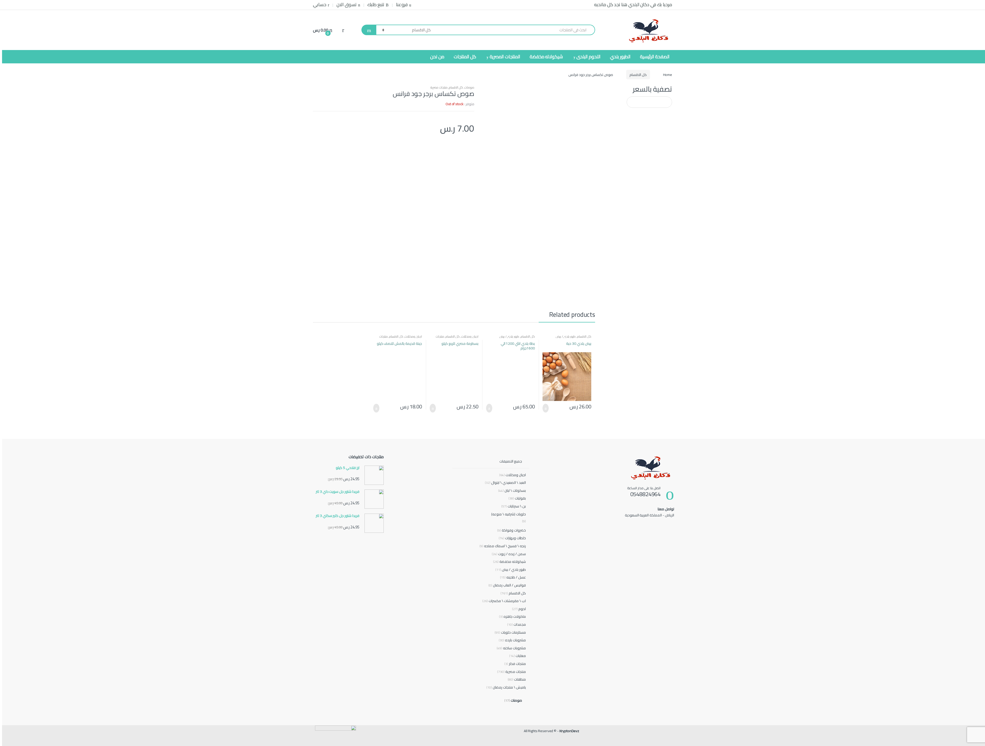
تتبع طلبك (375, 5)
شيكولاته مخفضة (546, 56)
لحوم (519, 609)
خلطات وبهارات (512, 538)
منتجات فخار (515, 664)
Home (667, 75)
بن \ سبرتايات (513, 506)
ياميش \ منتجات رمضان (506, 687)
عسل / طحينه (513, 577)
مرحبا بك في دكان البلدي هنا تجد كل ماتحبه (633, 5)
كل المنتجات (465, 56)
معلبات (517, 656)
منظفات (517, 679)
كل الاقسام (638, 74)
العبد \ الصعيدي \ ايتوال (505, 482)
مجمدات (516, 624)
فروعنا (402, 5)
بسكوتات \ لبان (512, 490)
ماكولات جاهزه (512, 616)
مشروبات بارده (512, 640)
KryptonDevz (569, 731)
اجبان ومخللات (469, 336)
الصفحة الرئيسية (654, 56)
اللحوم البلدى (588, 56)
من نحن (437, 56)
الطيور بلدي (620, 56)
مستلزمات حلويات (510, 632)
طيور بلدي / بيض (566, 336)
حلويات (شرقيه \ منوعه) (508, 514)
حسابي (319, 5)
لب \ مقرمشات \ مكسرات (504, 601)
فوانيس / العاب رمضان (507, 585)
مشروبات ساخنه (511, 648)
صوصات (469, 87)
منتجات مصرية (439, 87)
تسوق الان (347, 5)
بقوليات (517, 498)
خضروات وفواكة (511, 530)
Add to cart (547, 408)
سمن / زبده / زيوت (509, 554)
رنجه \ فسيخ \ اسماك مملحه (502, 546)
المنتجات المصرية (505, 56)
